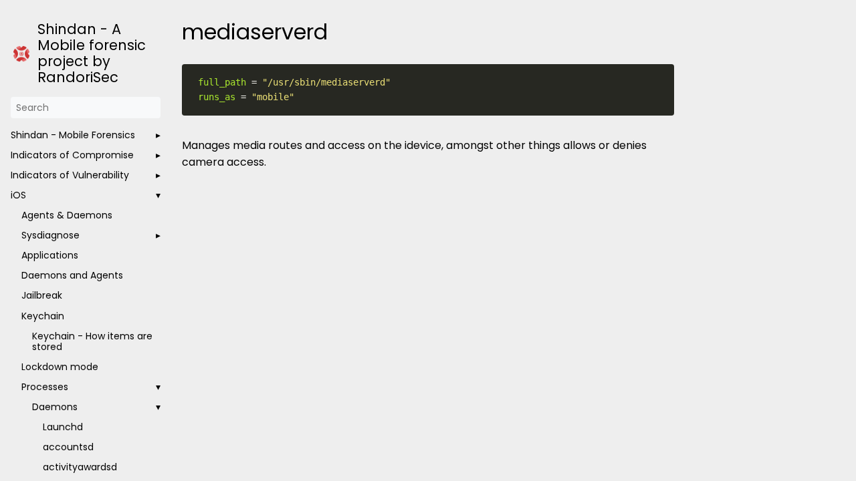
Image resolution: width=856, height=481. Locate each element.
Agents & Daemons (66, 215)
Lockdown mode (59, 366)
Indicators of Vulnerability (70, 175)
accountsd (68, 447)
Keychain (42, 316)
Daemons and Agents (72, 275)
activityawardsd (80, 467)
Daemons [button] (55, 407)
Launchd (63, 427)
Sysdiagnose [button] (50, 235)
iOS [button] (18, 195)
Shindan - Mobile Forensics (73, 135)
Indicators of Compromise (72, 155)
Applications (49, 255)
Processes (44, 386)
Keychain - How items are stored (92, 341)
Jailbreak (41, 295)
